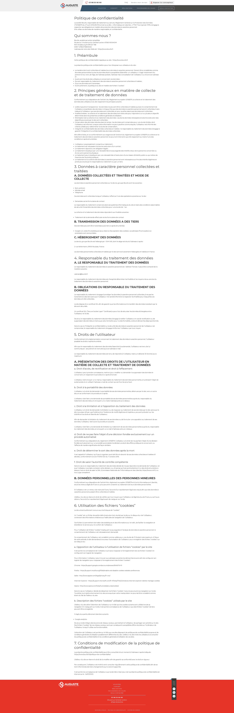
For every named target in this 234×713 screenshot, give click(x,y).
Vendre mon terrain (139, 2)
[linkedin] (174, 692)
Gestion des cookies (134, 710)
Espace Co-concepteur (163, 2)
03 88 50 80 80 (95, 3)
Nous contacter (166, 8)
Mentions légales (100, 710)
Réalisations (127, 8)
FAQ (126, 2)
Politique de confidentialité (117, 710)
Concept (114, 8)
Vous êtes (102, 8)
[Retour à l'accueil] (69, 5)
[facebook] (174, 688)
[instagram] (174, 696)
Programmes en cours (146, 8)
